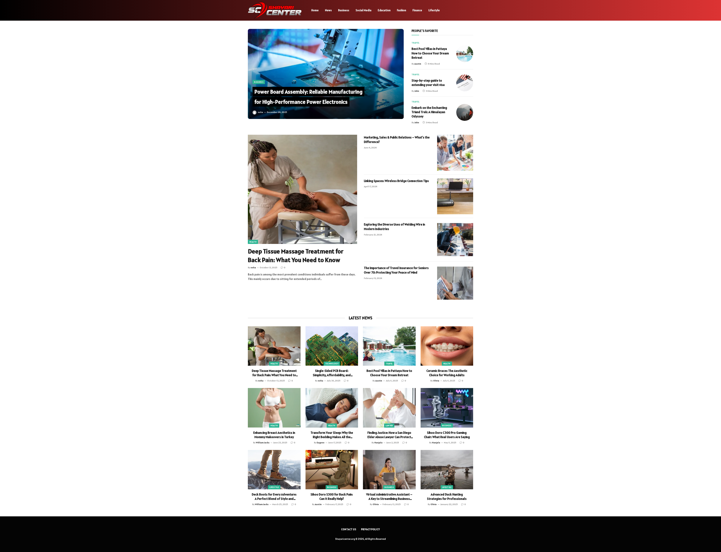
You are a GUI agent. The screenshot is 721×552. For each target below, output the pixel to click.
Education (384, 10)
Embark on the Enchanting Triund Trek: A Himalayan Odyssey (429, 112)
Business (343, 10)
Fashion (401, 10)
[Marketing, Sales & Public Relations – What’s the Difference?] (455, 153)
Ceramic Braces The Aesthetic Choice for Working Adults (446, 373)
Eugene (320, 442)
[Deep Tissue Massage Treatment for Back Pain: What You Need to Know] (302, 189)
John (416, 90)
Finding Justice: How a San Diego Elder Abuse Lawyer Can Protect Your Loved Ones (389, 435)
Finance (417, 10)
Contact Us (348, 529)
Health (252, 242)
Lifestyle (434, 10)
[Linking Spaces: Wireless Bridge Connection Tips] (455, 196)
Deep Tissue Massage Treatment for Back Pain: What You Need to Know (295, 255)
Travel (415, 42)
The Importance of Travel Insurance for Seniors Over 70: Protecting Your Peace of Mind (396, 270)
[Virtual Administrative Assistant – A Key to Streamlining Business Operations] (389, 469)
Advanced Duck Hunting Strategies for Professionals (447, 496)
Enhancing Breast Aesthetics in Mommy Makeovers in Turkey (274, 435)
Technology (331, 363)
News (328, 10)
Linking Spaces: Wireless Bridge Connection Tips (396, 181)
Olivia (436, 380)
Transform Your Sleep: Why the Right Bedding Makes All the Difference (332, 435)
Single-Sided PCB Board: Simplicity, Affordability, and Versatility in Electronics (332, 373)
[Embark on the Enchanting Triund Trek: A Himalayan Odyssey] (464, 112)
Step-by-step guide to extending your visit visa (428, 82)
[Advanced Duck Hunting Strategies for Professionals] (447, 469)
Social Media (363, 10)
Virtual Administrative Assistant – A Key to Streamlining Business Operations (389, 496)
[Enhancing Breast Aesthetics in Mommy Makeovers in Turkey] (274, 407)
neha (260, 112)
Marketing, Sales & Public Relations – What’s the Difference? (397, 139)
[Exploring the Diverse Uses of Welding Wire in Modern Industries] (455, 240)
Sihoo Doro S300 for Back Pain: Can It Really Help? (332, 496)
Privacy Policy (370, 529)
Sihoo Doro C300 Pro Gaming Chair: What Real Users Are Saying (447, 435)
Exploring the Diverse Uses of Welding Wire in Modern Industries (394, 226)
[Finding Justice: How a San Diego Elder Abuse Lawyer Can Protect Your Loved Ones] (389, 407)
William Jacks (262, 442)
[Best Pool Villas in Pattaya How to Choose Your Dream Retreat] (464, 53)
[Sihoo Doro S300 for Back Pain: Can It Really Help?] (331, 469)
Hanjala (378, 442)
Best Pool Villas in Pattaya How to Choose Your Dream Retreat (430, 53)
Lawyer (389, 425)
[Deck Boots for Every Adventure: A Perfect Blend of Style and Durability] (274, 469)
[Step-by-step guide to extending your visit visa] (464, 82)
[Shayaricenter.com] (275, 10)
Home (315, 10)
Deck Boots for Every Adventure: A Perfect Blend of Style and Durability (274, 496)
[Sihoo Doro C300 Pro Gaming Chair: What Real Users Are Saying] (447, 407)
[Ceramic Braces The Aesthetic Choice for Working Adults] (447, 346)
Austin (417, 63)
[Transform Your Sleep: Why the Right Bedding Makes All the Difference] (331, 407)
